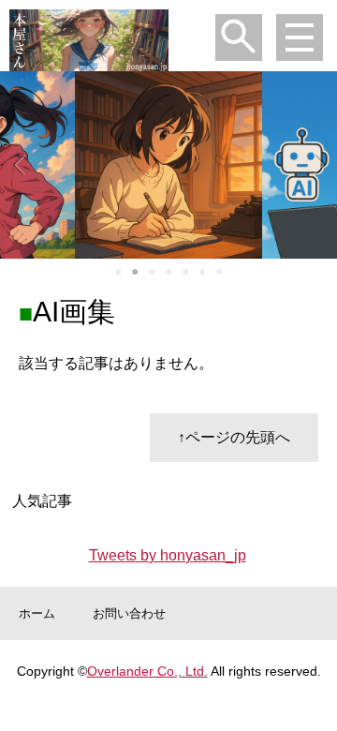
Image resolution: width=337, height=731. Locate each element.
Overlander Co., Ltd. (147, 671)
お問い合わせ (129, 613)
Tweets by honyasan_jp (167, 555)
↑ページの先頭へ (234, 437)
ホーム (37, 613)
